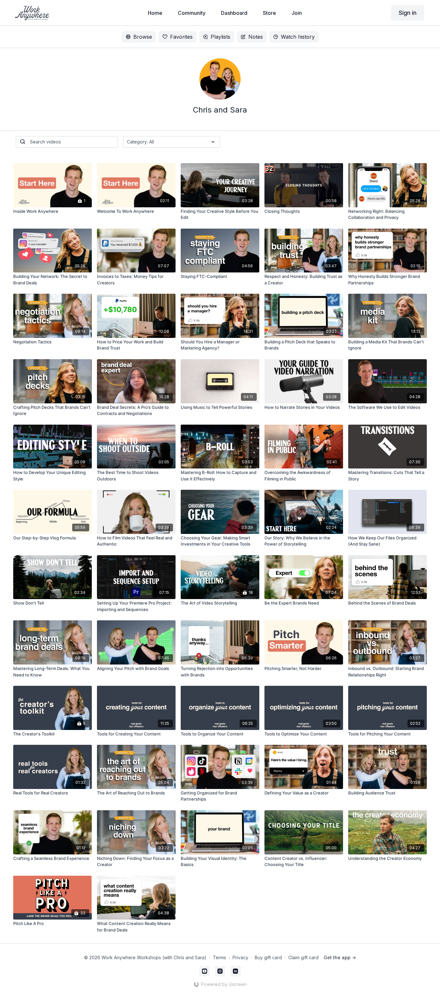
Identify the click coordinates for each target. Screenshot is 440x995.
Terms (219, 957)
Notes (255, 37)
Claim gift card (303, 957)
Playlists (220, 37)
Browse (142, 37)
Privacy (240, 957)
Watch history (298, 37)
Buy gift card (268, 957)
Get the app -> (340, 957)
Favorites (181, 37)
